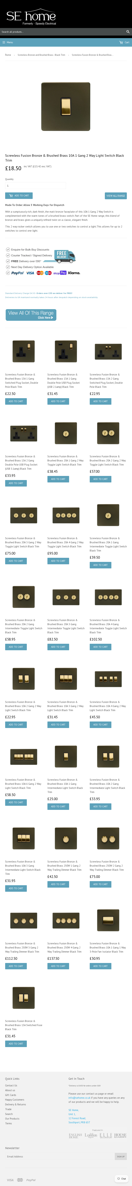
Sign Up (121, 1156)
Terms (8, 1123)
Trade (8, 1109)
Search (9, 1114)
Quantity (9, 179)
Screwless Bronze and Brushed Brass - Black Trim (41, 54)
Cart (126, 42)
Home (8, 54)
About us (10, 1090)
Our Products (12, 1118)
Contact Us (11, 1085)
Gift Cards (10, 1095)
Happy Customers (14, 1099)
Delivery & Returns (15, 1104)
